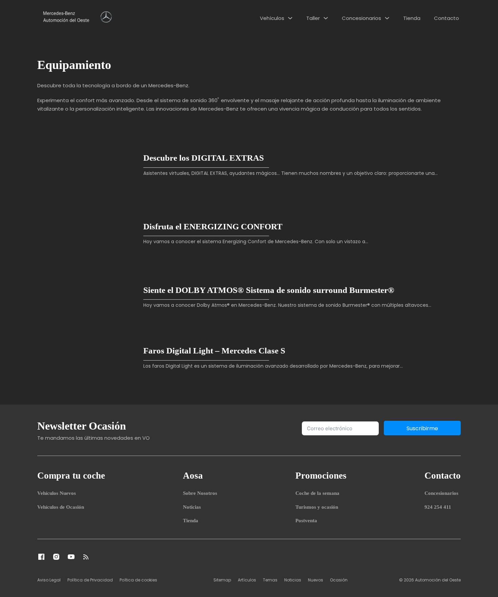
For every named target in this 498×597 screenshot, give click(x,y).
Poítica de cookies (138, 580)
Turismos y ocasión (316, 507)
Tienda (411, 18)
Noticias (192, 507)
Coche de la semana (317, 493)
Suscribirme (422, 428)
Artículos (247, 580)
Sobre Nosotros (200, 493)
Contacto (446, 18)
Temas (270, 580)
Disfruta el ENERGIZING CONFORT (213, 226)
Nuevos (315, 580)
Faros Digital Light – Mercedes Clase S (214, 350)
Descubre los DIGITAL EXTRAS (203, 157)
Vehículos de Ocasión (60, 507)
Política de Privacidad (90, 580)
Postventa (306, 520)
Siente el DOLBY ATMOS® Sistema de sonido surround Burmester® (268, 290)
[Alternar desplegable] (290, 18)
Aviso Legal (49, 580)
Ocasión (339, 580)
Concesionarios (361, 18)
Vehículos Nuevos (56, 493)
